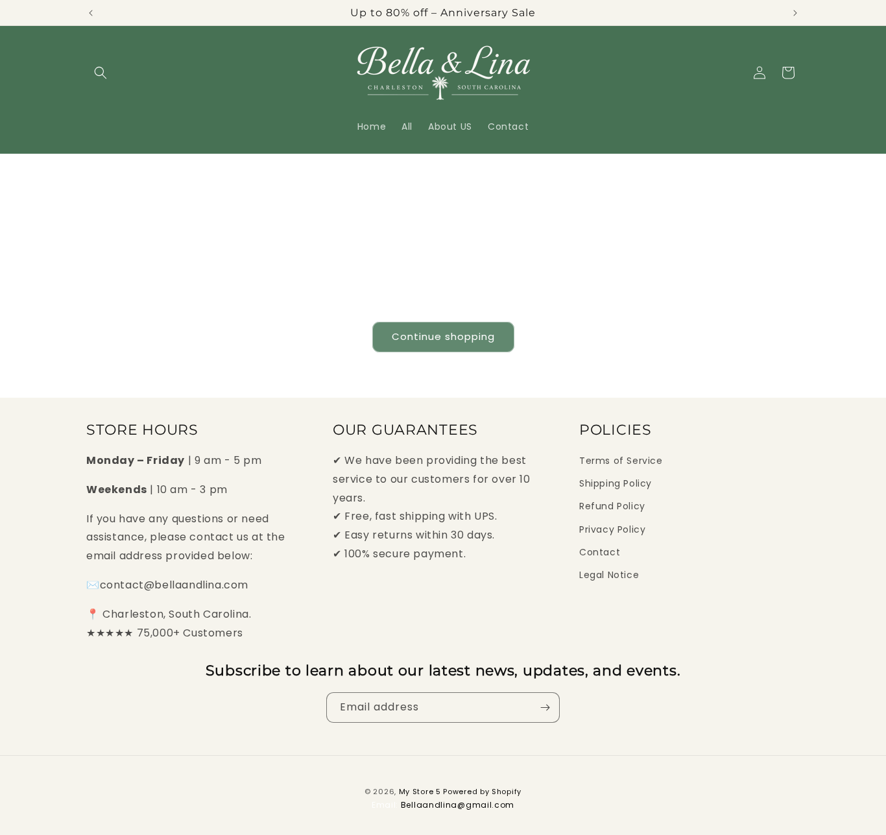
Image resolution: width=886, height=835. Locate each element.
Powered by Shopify (482, 791)
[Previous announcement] (91, 13)
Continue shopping (443, 336)
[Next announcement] (795, 13)
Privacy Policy (612, 529)
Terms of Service (621, 460)
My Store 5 (420, 791)
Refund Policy (612, 506)
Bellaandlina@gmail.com (457, 804)
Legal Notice (609, 574)
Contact (599, 552)
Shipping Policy (615, 483)
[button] (100, 72)
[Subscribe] (545, 707)
